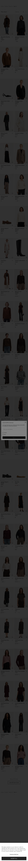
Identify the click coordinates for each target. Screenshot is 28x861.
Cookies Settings (14, 854)
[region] (14, 852)
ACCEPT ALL (14, 858)
